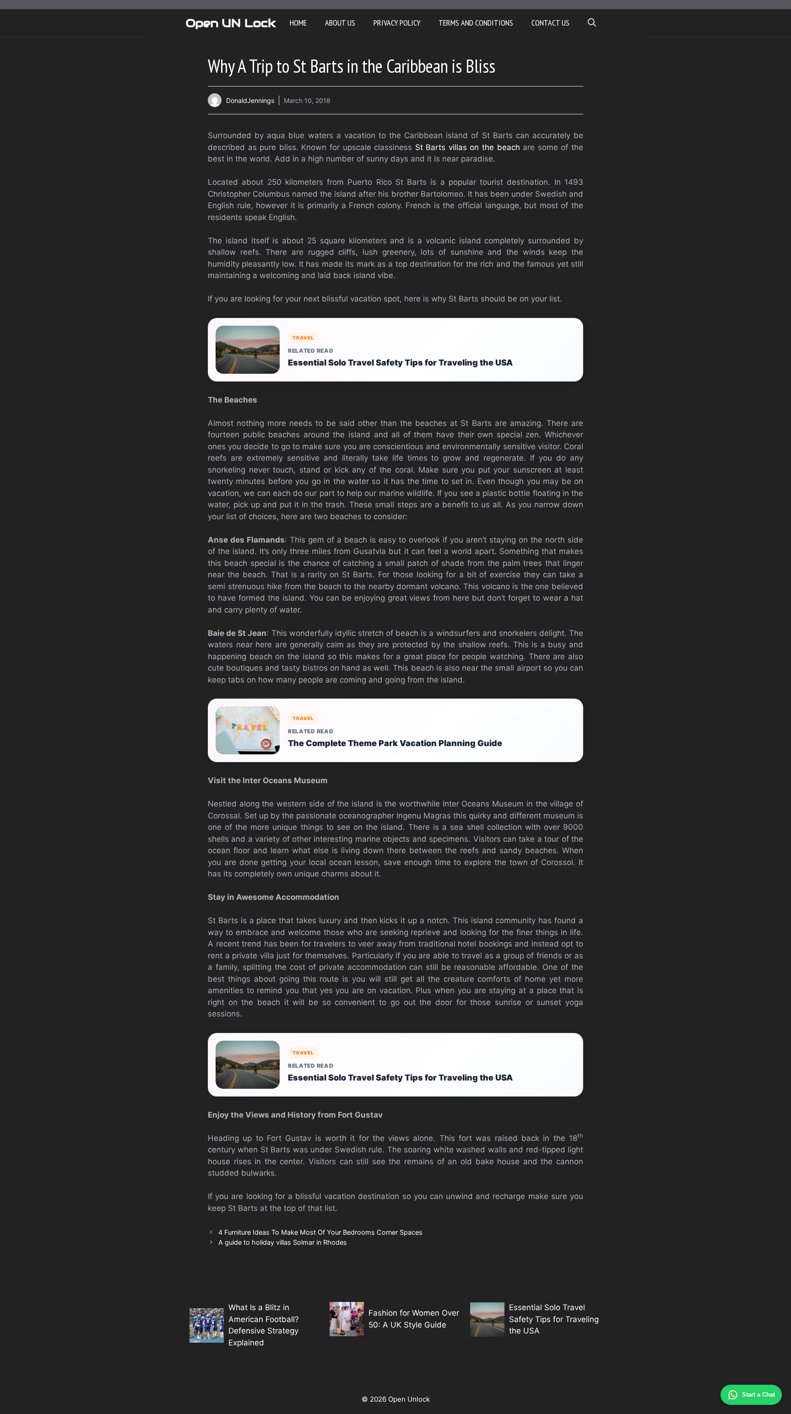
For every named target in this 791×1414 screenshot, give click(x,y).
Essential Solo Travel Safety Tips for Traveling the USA (400, 362)
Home (298, 22)
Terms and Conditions (476, 22)
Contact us (550, 22)
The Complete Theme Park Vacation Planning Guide (395, 743)
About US (340, 22)
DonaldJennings (250, 100)
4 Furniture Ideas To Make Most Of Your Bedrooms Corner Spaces (320, 1232)
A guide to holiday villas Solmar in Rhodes (282, 1242)
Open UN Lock (231, 23)
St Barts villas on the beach (467, 147)
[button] (592, 23)
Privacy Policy (397, 22)
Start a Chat (758, 1394)
